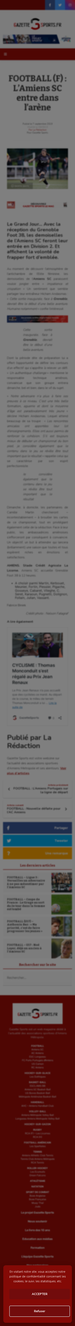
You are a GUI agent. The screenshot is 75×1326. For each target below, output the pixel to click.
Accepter (39, 1294)
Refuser (39, 1311)
